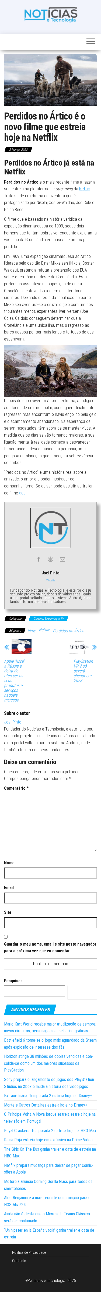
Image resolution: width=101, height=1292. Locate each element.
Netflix (84, 188)
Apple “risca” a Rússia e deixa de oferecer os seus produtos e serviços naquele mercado (14, 681)
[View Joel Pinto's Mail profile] (62, 559)
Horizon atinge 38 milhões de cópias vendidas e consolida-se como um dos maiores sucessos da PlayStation (48, 1063)
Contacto (19, 1261)
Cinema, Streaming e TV (48, 618)
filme (31, 630)
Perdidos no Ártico (68, 630)
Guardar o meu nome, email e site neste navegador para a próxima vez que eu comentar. (50, 948)
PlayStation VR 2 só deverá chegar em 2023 (83, 671)
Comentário (16, 788)
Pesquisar (13, 980)
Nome (9, 862)
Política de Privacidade (29, 1252)
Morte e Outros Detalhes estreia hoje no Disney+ (46, 1105)
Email (9, 887)
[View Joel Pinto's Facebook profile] (38, 559)
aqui (22, 493)
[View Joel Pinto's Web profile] (50, 559)
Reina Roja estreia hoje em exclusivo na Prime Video (48, 1139)
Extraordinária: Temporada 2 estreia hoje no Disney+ (48, 1095)
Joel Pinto (12, 722)
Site (7, 912)
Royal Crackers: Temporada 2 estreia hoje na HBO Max (50, 1130)
